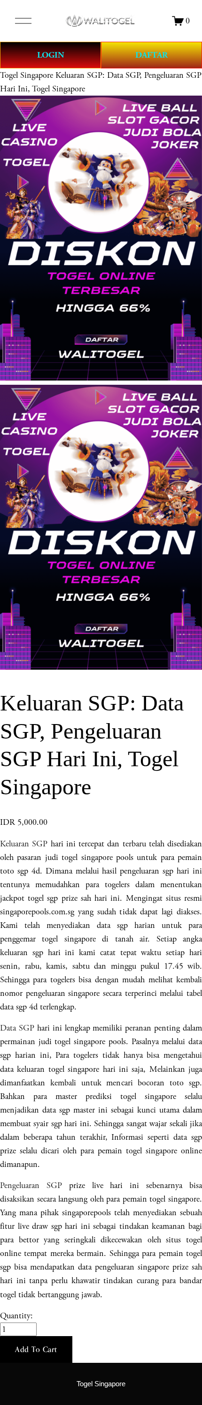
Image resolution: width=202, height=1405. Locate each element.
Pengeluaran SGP (31, 1185)
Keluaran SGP (23, 843)
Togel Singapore (26, 75)
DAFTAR (151, 55)
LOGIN (50, 55)
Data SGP (17, 1028)
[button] (36, 1349)
